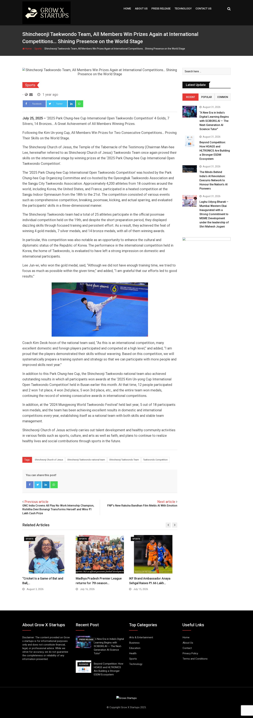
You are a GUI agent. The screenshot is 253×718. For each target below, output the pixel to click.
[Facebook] (30, 484)
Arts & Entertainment (141, 637)
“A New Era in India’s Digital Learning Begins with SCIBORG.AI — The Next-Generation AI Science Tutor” (214, 121)
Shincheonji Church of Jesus (49, 459)
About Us (141, 8)
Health (132, 653)
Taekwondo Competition (155, 459)
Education (134, 648)
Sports (38, 48)
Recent (190, 97)
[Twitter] (38, 484)
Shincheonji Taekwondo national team (86, 459)
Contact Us (203, 8)
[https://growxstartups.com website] (26, 94)
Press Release (161, 8)
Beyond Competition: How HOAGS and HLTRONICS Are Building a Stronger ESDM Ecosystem (214, 150)
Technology (183, 8)
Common (222, 97)
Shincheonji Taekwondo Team (124, 459)
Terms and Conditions (195, 658)
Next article (166, 502)
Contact (187, 648)
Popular (206, 97)
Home (127, 8)
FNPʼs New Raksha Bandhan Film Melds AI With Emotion (142, 505)
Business (134, 642)
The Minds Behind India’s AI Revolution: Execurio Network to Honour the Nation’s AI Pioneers (213, 180)
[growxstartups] (31, 94)
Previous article (36, 502)
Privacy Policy (190, 653)
